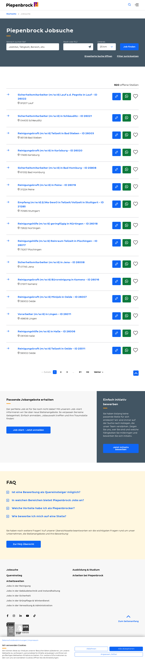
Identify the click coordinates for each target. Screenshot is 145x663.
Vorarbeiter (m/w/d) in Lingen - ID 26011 (44, 314)
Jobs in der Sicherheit (18, 595)
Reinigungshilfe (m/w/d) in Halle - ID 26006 (46, 331)
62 (87, 372)
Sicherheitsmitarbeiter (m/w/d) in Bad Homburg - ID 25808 (57, 168)
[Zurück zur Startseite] (63, 5)
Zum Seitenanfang (128, 621)
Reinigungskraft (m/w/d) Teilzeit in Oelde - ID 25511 (51, 348)
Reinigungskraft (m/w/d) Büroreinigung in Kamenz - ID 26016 (58, 279)
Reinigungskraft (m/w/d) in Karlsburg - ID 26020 (50, 150)
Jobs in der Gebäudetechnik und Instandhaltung (33, 591)
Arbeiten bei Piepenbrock (87, 575)
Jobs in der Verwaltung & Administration (29, 605)
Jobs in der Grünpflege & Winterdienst (27, 600)
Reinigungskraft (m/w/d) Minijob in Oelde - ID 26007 (52, 297)
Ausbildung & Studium (86, 569)
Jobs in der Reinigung (18, 586)
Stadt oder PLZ (70, 42)
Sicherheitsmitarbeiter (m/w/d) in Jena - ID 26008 (51, 262)
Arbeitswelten (15, 581)
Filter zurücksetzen (128, 56)
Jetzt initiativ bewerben (121, 448)
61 (80, 372)
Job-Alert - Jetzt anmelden (28, 430)
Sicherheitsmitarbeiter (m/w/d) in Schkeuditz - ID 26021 (55, 116)
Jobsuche (12, 569)
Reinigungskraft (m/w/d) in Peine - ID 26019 (47, 185)
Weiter (97, 372)
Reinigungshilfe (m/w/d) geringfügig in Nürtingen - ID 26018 (58, 223)
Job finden (129, 46)
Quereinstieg (14, 575)
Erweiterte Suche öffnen (98, 56)
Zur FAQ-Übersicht (23, 544)
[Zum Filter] (136, 373)
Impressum (33, 640)
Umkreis (101, 42)
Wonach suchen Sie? (16, 42)
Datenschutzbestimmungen (14, 640)
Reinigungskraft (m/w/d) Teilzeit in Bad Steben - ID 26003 (56, 133)
